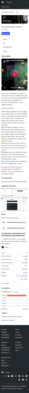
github (25, 181)
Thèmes (17, 332)
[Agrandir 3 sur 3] (25, 199)
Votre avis (4, 309)
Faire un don (19, 347)
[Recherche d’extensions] (17, 12)
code (20, 275)
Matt (3, 360)
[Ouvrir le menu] (26, 2)
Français (7, 372)
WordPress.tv (5, 352)
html (22, 279)
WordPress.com (6, 357)
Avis (4, 43)
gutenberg (24, 275)
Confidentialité (5, 337)
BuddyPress (5, 365)
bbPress (4, 363)
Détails (5, 39)
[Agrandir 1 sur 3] (12, 190)
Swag (17, 350)
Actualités (4, 332)
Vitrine (17, 329)
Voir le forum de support (8, 320)
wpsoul (6, 29)
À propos (3, 329)
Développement (7, 47)
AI (17, 275)
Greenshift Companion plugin (11, 161)
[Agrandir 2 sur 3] (25, 190)
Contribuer (18, 342)
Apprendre (4, 342)
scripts (25, 279)
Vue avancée (5, 283)
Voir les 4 (25, 272)
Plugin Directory (5, 6)
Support (5, 51)
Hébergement (5, 335)
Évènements (18, 345)
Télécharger (5, 33)
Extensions (18, 335)
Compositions (19, 337)
